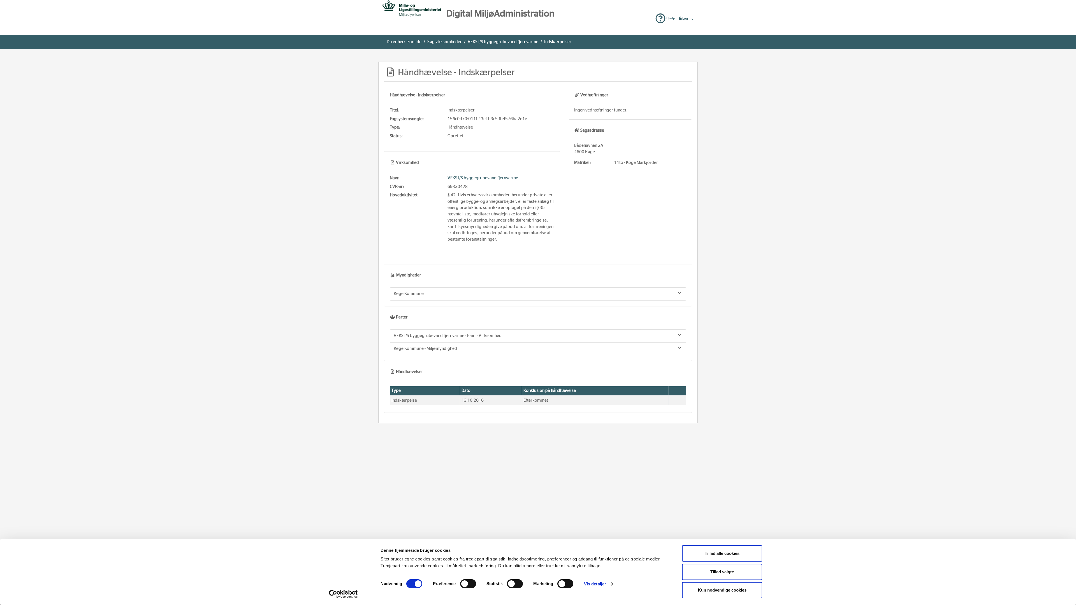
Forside (414, 42)
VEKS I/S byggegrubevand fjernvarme (503, 42)
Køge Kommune (409, 294)
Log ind (688, 18)
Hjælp (670, 18)
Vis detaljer (595, 583)
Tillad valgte (722, 571)
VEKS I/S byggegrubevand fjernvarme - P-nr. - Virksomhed (448, 336)
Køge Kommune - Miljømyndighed (425, 348)
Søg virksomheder (444, 42)
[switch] (468, 583)
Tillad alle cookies (722, 553)
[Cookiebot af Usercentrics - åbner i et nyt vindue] (343, 594)
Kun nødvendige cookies (722, 590)
